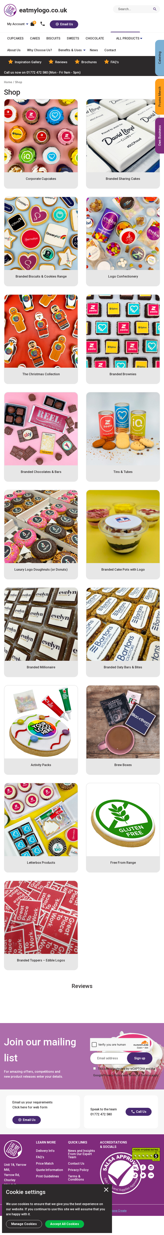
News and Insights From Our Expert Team (81, 1154)
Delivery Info (45, 1151)
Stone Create (118, 1210)
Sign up (139, 1058)
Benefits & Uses (70, 50)
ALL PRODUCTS (127, 38)
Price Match (45, 1163)
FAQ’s (114, 62)
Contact (110, 50)
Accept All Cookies (64, 1224)
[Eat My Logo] (13, 1149)
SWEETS (73, 38)
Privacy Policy (78, 1170)
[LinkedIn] (135, 1167)
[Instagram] (151, 1167)
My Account (16, 24)
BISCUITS (53, 38)
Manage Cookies (24, 1224)
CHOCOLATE (95, 38)
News (94, 50)
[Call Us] (43, 24)
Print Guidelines (47, 1176)
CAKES (35, 38)
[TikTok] (135, 1175)
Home (8, 82)
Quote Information (49, 1170)
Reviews (60, 62)
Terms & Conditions (76, 1177)
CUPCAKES (15, 38)
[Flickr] (151, 1175)
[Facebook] (143, 1167)
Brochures (89, 62)
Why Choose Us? (39, 50)
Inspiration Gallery (27, 62)
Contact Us (76, 1163)
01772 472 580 (42, 72)
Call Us (140, 1112)
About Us (14, 50)
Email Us (66, 24)
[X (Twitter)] (143, 1175)
